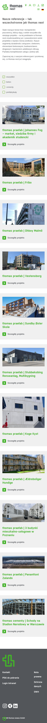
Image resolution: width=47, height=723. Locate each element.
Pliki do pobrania (38, 5)
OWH (43, 5)
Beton (8, 82)
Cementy (9, 87)
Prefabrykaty (11, 92)
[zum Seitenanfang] (43, 714)
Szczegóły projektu (16, 144)
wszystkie (10, 77)
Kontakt (34, 5)
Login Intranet (9, 683)
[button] (4, 718)
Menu (38, 9)
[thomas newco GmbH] (12, 7)
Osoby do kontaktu (30, 5)
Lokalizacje (26, 5)
